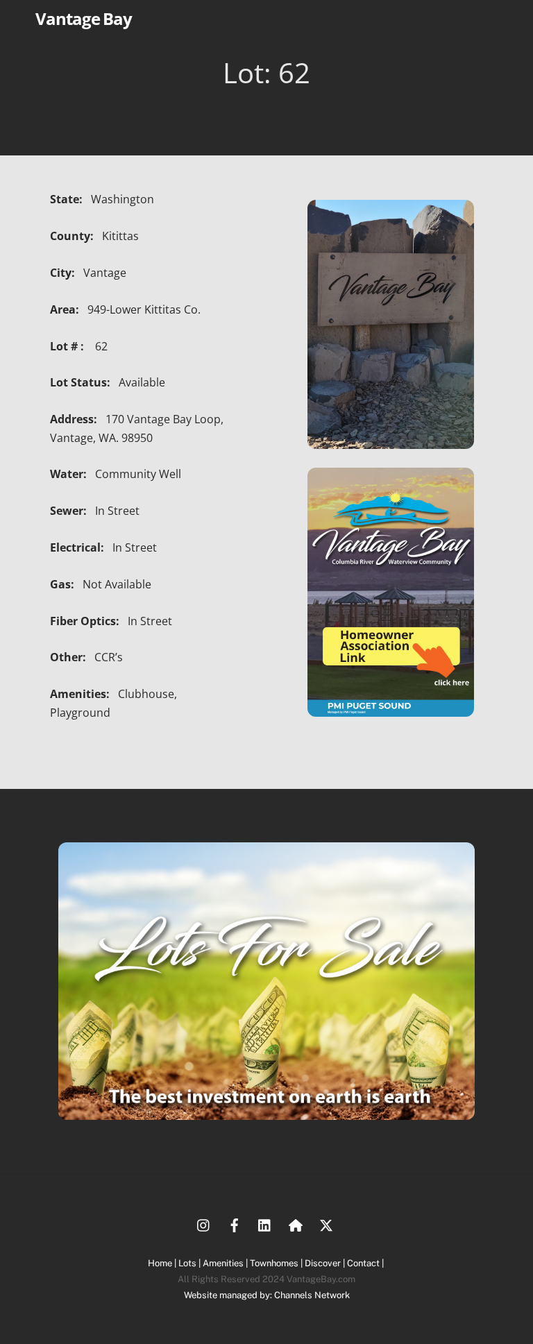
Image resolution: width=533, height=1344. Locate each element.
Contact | (366, 1263)
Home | (163, 1263)
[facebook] (234, 1224)
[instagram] (204, 1224)
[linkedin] (265, 1224)
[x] (326, 1224)
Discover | (326, 1263)
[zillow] (296, 1224)
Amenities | (226, 1263)
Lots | (190, 1263)
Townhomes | (277, 1263)
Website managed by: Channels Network (267, 1295)
